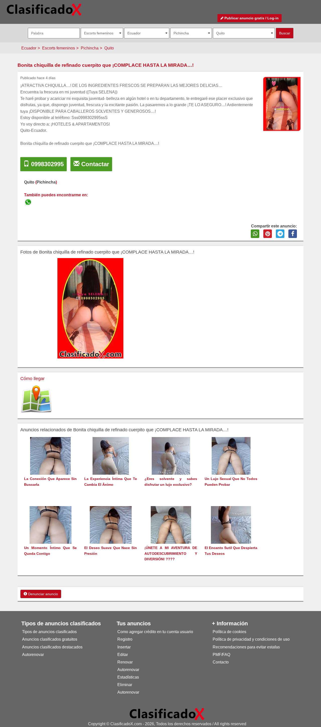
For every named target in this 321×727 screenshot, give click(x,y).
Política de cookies (229, 632)
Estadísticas (128, 677)
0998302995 (46, 164)
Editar (122, 654)
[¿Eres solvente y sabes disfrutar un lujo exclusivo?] (171, 465)
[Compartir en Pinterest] (267, 233)
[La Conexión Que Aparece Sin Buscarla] (50, 465)
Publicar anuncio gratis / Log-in (251, 18)
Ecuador (28, 48)
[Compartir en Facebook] (292, 233)
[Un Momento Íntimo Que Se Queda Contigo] (50, 534)
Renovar (125, 662)
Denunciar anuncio (42, 594)
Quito (109, 48)
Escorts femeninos (58, 48)
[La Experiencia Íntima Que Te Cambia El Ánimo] (111, 465)
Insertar (124, 647)
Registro (124, 639)
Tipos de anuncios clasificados (49, 632)
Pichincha (90, 48)
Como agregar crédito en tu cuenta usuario (155, 632)
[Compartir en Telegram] (280, 233)
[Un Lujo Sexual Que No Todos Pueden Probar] (231, 465)
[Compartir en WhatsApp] (255, 233)
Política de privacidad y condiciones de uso (251, 639)
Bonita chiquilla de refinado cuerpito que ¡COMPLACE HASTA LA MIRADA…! (106, 65)
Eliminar (124, 685)
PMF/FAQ (221, 654)
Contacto (221, 662)
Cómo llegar (32, 378)
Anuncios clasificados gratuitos (49, 639)
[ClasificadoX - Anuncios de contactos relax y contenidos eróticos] (167, 714)
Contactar (94, 164)
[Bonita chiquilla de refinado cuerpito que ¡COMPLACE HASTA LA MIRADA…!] (28, 201)
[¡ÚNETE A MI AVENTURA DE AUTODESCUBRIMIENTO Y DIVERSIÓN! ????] (171, 534)
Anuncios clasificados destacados (52, 647)
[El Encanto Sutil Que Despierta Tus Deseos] (231, 534)
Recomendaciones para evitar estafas (246, 647)
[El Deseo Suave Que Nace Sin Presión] (111, 534)
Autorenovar (33, 654)
